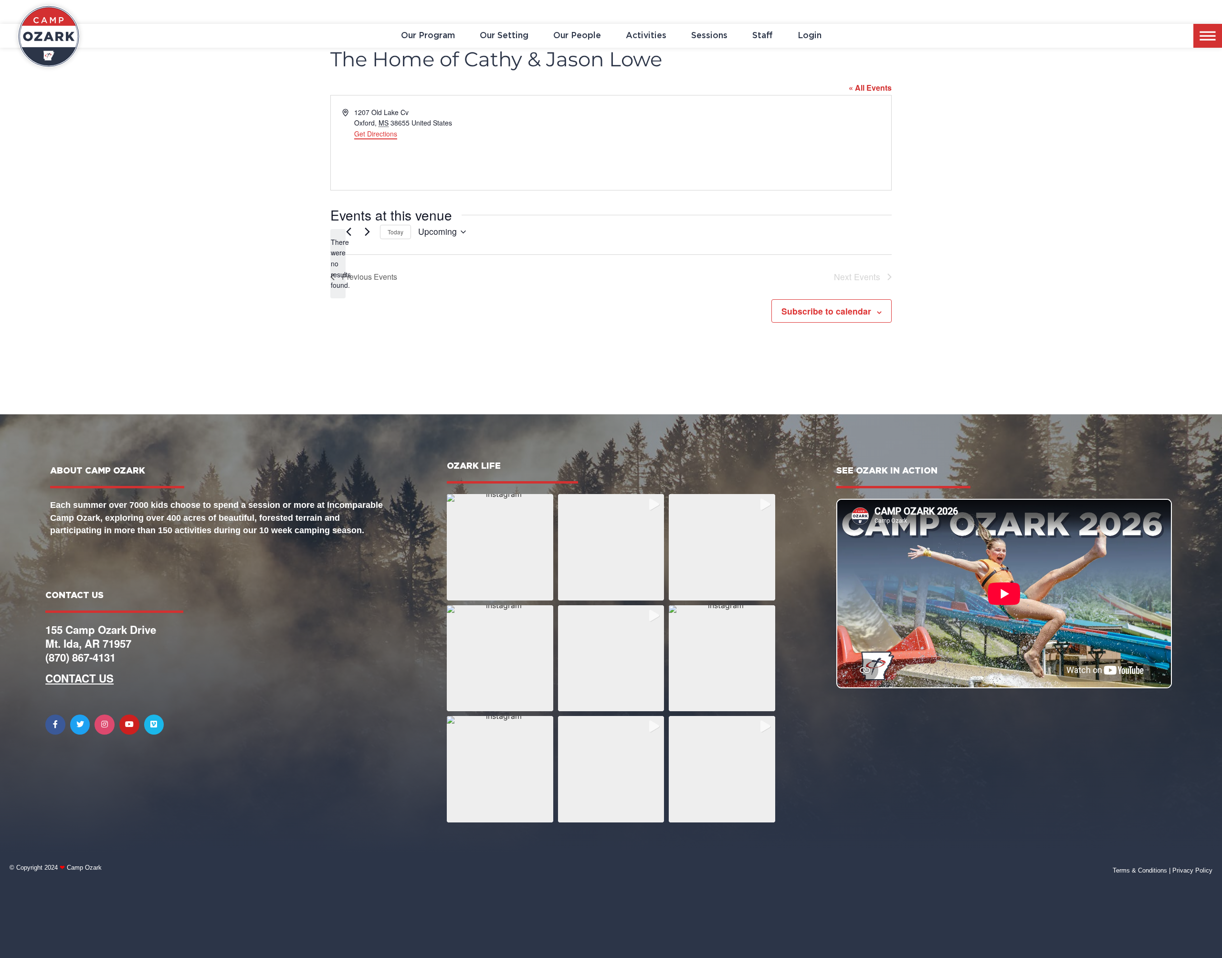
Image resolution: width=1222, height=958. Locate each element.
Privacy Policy (1192, 870)
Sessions (709, 36)
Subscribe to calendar (826, 311)
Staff (762, 36)
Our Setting (504, 36)
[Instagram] (105, 725)
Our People (577, 36)
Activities (646, 36)
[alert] (338, 263)
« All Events (870, 87)
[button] (500, 547)
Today (395, 232)
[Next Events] (367, 232)
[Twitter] (80, 725)
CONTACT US (79, 678)
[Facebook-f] (55, 725)
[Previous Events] (348, 232)
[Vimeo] (154, 725)
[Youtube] (129, 725)
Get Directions (375, 133)
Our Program (428, 36)
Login (810, 36)
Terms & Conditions (1140, 870)
